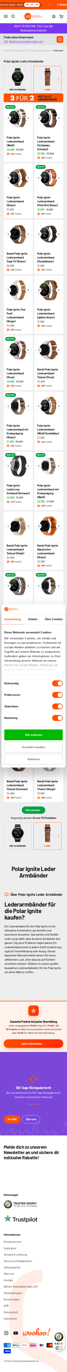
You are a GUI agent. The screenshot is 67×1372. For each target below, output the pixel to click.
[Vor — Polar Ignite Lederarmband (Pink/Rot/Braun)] (59, 178)
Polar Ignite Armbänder (40, 50)
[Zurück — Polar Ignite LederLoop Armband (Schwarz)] (8, 466)
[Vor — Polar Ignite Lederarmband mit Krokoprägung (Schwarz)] (59, 586)
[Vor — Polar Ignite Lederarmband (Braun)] (28, 178)
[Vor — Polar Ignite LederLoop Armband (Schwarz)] (28, 466)
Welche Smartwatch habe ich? (26, 41)
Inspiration (10, 1248)
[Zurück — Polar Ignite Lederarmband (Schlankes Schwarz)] (39, 118)
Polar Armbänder (19, 50)
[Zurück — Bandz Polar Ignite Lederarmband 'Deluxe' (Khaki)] (8, 526)
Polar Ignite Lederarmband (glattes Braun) (46, 313)
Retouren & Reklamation (18, 1261)
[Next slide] (58, 80)
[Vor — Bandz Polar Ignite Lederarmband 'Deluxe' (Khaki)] (28, 526)
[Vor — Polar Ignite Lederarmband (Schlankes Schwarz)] (59, 118)
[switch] (57, 695)
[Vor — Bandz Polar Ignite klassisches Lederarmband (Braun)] (59, 526)
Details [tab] (32, 619)
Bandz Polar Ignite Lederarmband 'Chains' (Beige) (47, 785)
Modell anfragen (13, 1293)
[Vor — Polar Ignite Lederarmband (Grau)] (28, 586)
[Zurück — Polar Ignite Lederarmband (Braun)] (8, 178)
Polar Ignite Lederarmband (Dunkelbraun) (45, 257)
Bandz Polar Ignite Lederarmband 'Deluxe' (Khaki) (17, 549)
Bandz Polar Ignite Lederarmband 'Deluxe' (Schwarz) (17, 785)
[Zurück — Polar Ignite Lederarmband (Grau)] (8, 586)
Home (6, 50)
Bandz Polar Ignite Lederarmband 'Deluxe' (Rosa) (47, 373)
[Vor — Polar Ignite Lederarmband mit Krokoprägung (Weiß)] (59, 466)
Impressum (10, 1318)
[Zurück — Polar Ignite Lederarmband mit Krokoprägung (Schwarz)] (39, 586)
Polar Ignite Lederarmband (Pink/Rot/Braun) (47, 201)
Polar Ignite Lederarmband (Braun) (15, 201)
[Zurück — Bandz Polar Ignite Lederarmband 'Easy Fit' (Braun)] (8, 234)
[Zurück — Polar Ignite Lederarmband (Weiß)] (8, 118)
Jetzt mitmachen (31, 1043)
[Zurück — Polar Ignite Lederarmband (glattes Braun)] (39, 290)
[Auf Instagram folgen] (6, 1333)
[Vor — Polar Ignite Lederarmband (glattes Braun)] (59, 290)
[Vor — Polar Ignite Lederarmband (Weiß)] (28, 118)
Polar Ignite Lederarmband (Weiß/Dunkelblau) (48, 429)
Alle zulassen (33, 734)
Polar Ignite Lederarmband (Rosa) (15, 373)
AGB (6, 1305)
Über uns (31, 1119)
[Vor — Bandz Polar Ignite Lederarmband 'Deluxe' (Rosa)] (59, 350)
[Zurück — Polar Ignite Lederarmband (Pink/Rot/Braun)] (39, 178)
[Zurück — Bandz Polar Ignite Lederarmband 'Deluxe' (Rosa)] (39, 350)
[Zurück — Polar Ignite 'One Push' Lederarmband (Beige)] (8, 290)
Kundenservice (12, 1241)
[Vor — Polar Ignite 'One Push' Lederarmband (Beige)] (28, 290)
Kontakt (12, 1119)
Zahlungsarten (12, 1267)
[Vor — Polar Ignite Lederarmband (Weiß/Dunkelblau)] (59, 406)
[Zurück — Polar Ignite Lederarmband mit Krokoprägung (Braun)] (8, 406)
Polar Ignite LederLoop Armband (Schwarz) (18, 489)
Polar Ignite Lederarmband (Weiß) (15, 141)
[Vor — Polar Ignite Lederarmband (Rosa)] (28, 350)
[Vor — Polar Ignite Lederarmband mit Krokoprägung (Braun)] (28, 406)
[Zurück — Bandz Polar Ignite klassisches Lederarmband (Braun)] (39, 526)
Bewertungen (12, 1299)
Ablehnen (33, 759)
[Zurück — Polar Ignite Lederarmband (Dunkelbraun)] (39, 234)
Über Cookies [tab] (54, 619)
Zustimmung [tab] (12, 619)
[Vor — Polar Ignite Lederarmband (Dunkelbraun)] (59, 234)
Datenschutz (11, 1312)
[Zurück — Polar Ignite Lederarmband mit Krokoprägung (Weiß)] (39, 466)
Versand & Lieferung (15, 1254)
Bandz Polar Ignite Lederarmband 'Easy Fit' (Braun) (17, 257)
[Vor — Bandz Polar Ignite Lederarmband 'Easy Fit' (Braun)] (28, 234)
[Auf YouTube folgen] (15, 1333)
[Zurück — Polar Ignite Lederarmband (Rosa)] (8, 350)
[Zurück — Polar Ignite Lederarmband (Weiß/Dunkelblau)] (39, 406)
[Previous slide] (8, 80)
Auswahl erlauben (33, 747)
